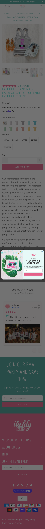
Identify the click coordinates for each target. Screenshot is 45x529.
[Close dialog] (41, 251)
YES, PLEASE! (33, 274)
